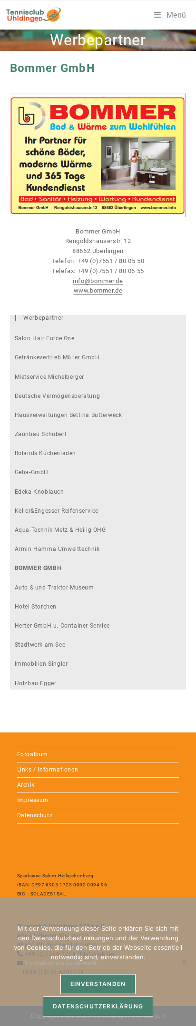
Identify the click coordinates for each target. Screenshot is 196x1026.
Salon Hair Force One (45, 338)
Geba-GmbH (32, 472)
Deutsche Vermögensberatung (57, 396)
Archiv (26, 785)
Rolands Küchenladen (45, 453)
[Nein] (184, 961)
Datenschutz (35, 815)
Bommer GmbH (38, 568)
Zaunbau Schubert (41, 434)
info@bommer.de (98, 280)
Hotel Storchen (36, 606)
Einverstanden (98, 983)
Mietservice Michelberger (49, 377)
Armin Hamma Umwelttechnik (57, 549)
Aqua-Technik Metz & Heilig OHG (60, 530)
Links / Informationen (47, 769)
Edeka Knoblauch (39, 491)
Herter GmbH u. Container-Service (62, 625)
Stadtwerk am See (40, 644)
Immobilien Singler (41, 663)
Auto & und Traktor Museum (54, 587)
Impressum (33, 800)
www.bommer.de (98, 290)
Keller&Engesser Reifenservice (56, 511)
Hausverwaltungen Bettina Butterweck (68, 415)
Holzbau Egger (36, 683)
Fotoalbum (32, 754)
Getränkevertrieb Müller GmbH (57, 357)
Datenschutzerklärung (98, 1006)
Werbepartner (43, 318)
